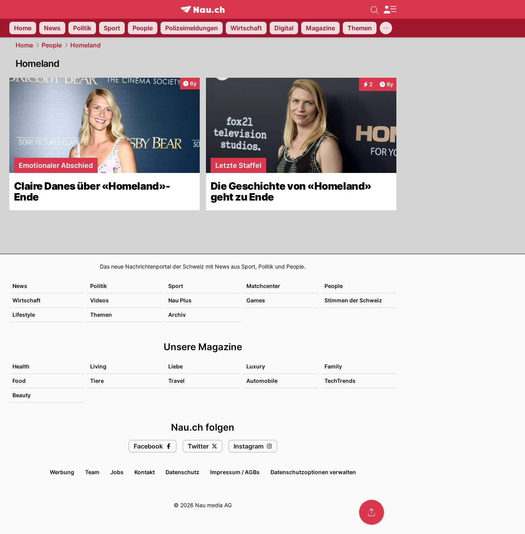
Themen (101, 314)
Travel (176, 380)
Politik (98, 286)
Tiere (97, 380)
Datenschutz (182, 472)
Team (92, 472)
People (52, 45)
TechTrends (340, 380)
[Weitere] (386, 28)
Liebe (175, 366)
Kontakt (144, 472)
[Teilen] (371, 512)
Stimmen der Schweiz (353, 300)
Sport (175, 286)
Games (255, 300)
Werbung (62, 472)
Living (98, 366)
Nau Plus (180, 300)
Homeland (85, 45)
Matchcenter (263, 286)
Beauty (21, 395)
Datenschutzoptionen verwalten (313, 472)
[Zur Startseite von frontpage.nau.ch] (203, 9)
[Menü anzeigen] (389, 9)
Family (333, 366)
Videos (99, 300)
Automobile (261, 380)
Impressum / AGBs (235, 472)
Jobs (117, 472)
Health (21, 366)
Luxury (255, 366)
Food (19, 380)
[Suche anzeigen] (374, 9)
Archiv (177, 314)
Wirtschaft (26, 300)
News (19, 286)
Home (24, 45)
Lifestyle (23, 314)
